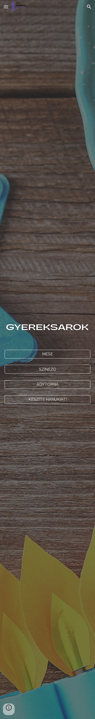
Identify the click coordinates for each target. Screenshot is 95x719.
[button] (6, 6)
